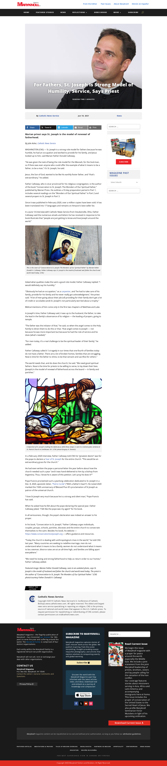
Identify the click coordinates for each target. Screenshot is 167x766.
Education (74, 750)
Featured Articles (24, 746)
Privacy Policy (26, 684)
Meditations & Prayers (43, 746)
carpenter (66, 291)
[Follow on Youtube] (86, 703)
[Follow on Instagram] (91, 703)
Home (26, 12)
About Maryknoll (121, 4)
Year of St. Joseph (53, 459)
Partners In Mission (102, 746)
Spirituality (118, 746)
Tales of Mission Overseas (67, 746)
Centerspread (131, 746)
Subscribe (133, 12)
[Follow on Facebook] (76, 703)
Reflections (78, 12)
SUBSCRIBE (123, 162)
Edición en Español (140, 4)
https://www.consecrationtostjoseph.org (44, 534)
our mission (45, 637)
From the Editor (90, 4)
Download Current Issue (128, 723)
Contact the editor (24, 674)
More (116, 12)
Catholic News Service (49, 116)
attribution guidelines (132, 734)
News (63, 12)
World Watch (85, 746)
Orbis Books (100, 12)
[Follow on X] (81, 703)
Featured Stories (45, 12)
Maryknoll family (33, 642)
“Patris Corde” (58, 484)
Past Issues (106, 4)
